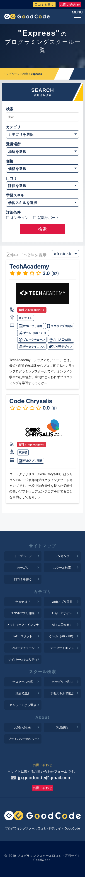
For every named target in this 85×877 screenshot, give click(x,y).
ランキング (62, 556)
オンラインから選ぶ (23, 705)
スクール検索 (62, 567)
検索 (25, 73)
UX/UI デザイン (62, 346)
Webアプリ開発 (32, 326)
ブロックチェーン (33, 339)
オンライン (19, 218)
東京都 (23, 452)
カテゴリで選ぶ (62, 682)
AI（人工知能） (63, 339)
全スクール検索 (22, 682)
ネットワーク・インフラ (23, 624)
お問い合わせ (70, 4)
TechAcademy (29, 266)
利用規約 (62, 727)
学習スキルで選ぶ (62, 693)
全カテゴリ (22, 601)
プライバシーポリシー (23, 739)
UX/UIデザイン (62, 613)
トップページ (11, 73)
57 (55, 273)
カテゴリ (23, 567)
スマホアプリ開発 (61, 326)
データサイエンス (33, 346)
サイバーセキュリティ (23, 659)
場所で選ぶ (22, 693)
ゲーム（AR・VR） (34, 332)
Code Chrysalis (30, 401)
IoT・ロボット (22, 636)
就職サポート (48, 218)
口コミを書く (44, 4)
